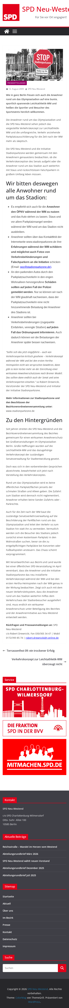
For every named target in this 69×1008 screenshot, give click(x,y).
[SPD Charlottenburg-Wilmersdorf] (34, 687)
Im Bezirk (8, 917)
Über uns (8, 910)
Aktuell (7, 903)
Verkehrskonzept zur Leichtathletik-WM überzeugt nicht (37, 661)
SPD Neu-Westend (36, 88)
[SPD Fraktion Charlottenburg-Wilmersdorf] (34, 722)
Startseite (8, 896)
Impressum (9, 946)
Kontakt (7, 932)
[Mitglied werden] (34, 741)
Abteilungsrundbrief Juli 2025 (19, 875)
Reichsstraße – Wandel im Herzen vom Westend (30, 846)
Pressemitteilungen (16, 83)
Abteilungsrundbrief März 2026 (20, 853)
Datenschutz (10, 939)
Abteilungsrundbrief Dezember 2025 (23, 868)
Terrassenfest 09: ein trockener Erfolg (31, 651)
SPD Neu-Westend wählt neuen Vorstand (26, 861)
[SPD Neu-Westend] (7, 31)
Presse (6, 924)
